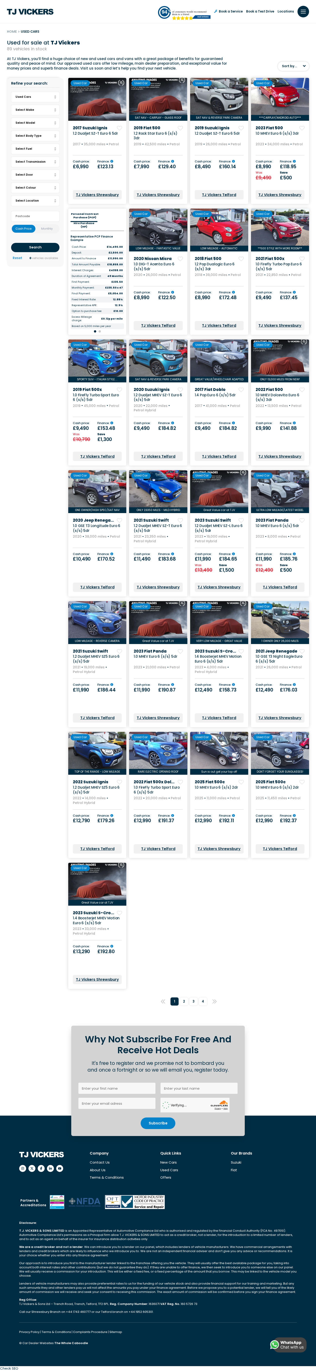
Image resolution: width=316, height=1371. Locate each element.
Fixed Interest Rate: (84, 299)
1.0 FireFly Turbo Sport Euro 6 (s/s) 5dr (96, 397)
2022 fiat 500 (269, 389)
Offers (165, 1177)
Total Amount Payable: (86, 264)
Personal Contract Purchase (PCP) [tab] (85, 215)
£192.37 (288, 820)
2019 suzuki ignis (212, 128)
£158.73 (227, 690)
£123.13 (105, 166)
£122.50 (167, 297)
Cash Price (23, 229)
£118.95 (288, 166)
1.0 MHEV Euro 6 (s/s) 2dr (216, 787)
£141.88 (288, 428)
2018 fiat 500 (208, 258)
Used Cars (169, 1170)
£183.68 (167, 559)
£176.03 (288, 690)
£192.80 (106, 951)
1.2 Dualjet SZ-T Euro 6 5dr (95, 133)
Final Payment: (81, 293)
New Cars (168, 1162)
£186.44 (106, 690)
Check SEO (9, 1368)
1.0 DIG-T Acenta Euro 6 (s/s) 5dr (154, 266)
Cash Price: (79, 247)
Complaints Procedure (90, 1332)
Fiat (234, 1170)
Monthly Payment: (83, 287)
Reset (17, 258)
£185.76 (288, 559)
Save (284, 172)
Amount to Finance (84, 258)
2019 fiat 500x (87, 389)
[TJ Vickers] (30, 12)
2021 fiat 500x (270, 258)
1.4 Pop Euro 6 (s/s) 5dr (215, 395)
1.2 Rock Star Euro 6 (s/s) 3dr (155, 136)
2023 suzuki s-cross (216, 651)
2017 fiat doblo (210, 389)
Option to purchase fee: (87, 311)
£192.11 (226, 820)
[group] (97, 99)
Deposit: (77, 252)
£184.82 (167, 428)
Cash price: (81, 161)
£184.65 (228, 559)
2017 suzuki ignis (90, 128)
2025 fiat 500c (210, 782)
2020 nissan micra (153, 258)
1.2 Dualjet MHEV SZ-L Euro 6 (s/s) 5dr (219, 528)
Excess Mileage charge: (82, 318)
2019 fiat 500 (147, 128)
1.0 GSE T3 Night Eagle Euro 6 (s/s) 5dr (279, 659)
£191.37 (166, 820)
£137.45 (288, 297)
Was (259, 172)
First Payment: (81, 282)
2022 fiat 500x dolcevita (159, 782)
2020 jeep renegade (94, 520)
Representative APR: (84, 305)
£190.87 (167, 690)
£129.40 (167, 166)
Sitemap (115, 1332)
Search (35, 247)
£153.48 (106, 428)
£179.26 (106, 820)
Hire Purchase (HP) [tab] (84, 224)
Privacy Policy (29, 1332)
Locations (286, 11)
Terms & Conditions (107, 1177)
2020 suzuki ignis (152, 389)
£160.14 (227, 166)
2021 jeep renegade (276, 651)
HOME (12, 31)
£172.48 (228, 297)
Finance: (103, 161)
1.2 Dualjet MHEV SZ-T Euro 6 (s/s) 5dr (158, 397)
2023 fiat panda (272, 520)
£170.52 (106, 559)
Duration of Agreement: (86, 276)
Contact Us (100, 1162)
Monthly (47, 229)
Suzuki (236, 1162)
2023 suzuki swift (213, 520)
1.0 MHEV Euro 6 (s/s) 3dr (277, 133)
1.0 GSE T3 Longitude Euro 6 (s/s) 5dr (96, 528)
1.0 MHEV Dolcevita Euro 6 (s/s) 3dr (277, 397)
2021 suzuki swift (151, 520)
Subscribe (158, 1123)
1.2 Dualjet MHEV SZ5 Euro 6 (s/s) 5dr (96, 659)
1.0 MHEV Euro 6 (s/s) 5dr (277, 525)
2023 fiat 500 (269, 128)
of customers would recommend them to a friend (189, 13)
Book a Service (231, 11)
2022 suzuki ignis (90, 782)
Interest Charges (82, 270)
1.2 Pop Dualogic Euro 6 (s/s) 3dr (215, 266)
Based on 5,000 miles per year (91, 326)
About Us (97, 1170)
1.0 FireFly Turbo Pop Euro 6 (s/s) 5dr (279, 266)
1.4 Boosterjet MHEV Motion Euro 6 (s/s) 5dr (218, 659)
